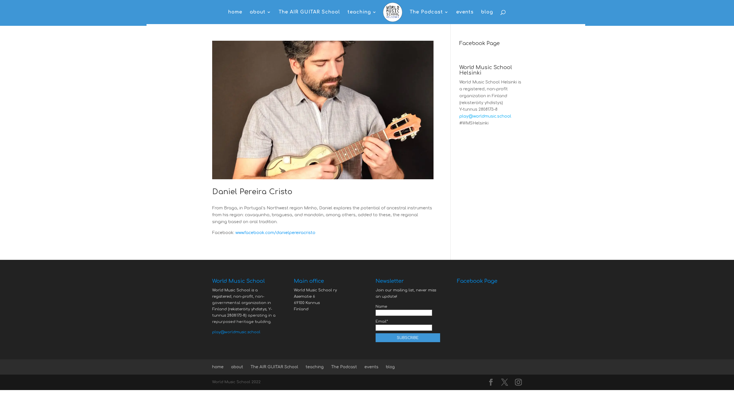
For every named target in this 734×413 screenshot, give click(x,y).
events (465, 12)
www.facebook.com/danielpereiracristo (275, 233)
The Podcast (426, 12)
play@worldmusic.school (485, 116)
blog (487, 12)
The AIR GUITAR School (309, 12)
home (235, 12)
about (258, 12)
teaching (359, 12)
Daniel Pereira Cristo (252, 192)
